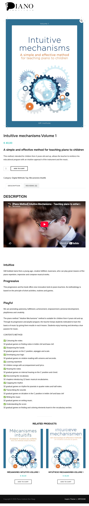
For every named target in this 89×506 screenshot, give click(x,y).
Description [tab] (14, 186)
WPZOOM (82, 499)
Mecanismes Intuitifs (37, 178)
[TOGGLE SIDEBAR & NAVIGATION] (83, 7)
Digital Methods (18, 178)
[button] (81, 21)
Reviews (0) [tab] (31, 186)
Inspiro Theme (70, 499)
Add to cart (19, 168)
